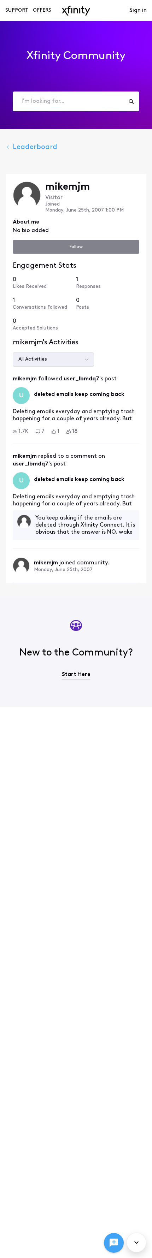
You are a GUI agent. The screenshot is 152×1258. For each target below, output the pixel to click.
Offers (42, 10)
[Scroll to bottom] (136, 1242)
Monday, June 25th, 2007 (63, 569)
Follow (76, 246)
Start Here (76, 674)
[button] (21, 431)
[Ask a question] (114, 1243)
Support (16, 10)
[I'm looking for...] (131, 101)
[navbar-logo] (76, 10)
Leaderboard (35, 147)
